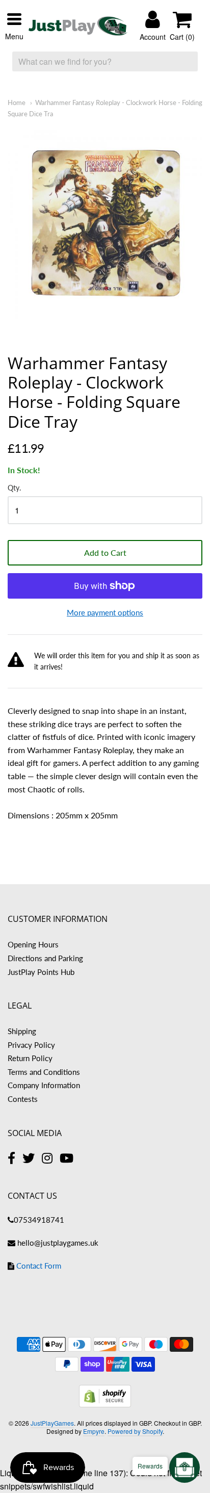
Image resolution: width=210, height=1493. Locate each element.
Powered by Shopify (135, 1431)
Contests (23, 1098)
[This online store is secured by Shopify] (105, 1404)
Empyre (93, 1431)
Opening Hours (33, 944)
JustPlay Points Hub (41, 971)
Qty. (14, 488)
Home (16, 102)
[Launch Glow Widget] (184, 1467)
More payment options (105, 612)
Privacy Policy (31, 1044)
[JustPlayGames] (78, 26)
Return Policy (30, 1058)
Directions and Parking (45, 958)
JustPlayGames (52, 1423)
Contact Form (38, 1265)
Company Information (44, 1085)
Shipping (22, 1031)
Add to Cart (105, 552)
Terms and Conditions (44, 1071)
